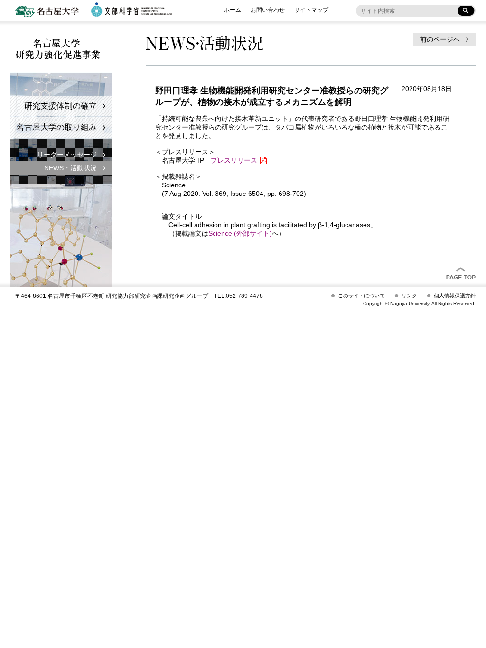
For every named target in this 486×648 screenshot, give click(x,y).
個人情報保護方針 (455, 295)
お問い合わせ (268, 10)
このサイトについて (361, 295)
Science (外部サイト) (240, 233)
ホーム (232, 10)
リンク (409, 295)
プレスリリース (234, 160)
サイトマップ (311, 10)
